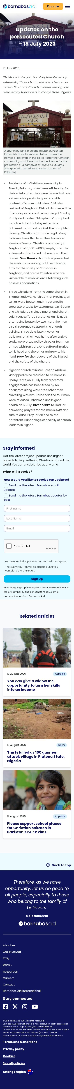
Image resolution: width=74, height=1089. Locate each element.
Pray (6, 958)
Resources (10, 972)
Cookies (9, 1056)
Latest (7, 965)
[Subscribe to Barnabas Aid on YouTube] (35, 1007)
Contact (9, 984)
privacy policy (16, 591)
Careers (8, 978)
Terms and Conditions (20, 1042)
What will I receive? (17, 472)
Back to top (58, 865)
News (61, 745)
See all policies (14, 1063)
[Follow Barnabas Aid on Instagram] (24, 1007)
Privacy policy (13, 1049)
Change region (14, 1072)
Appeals (60, 674)
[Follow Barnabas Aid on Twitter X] (15, 1007)
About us (9, 945)
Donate (53, 6)
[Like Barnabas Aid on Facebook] (5, 1007)
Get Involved (12, 952)
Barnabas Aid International (22, 991)
